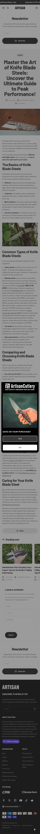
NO (20, 447)
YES (20, 439)
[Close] (36, 384)
